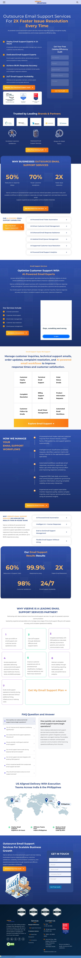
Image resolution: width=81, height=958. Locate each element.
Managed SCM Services (33, 924)
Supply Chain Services (36, 927)
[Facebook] (7, 939)
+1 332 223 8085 (48, 926)
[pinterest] (19, 939)
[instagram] (23, 939)
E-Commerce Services (33, 931)
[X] (15, 939)
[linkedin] (11, 939)
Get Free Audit (60, 91)
